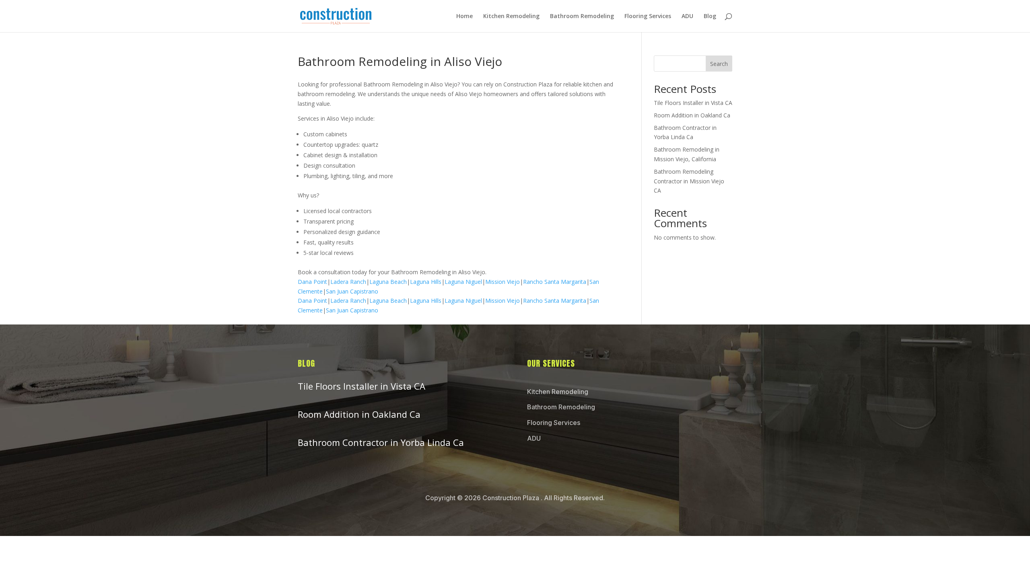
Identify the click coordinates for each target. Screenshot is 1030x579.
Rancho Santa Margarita (554, 281)
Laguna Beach (388, 281)
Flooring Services (647, 16)
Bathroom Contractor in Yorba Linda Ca (381, 442)
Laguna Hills (425, 281)
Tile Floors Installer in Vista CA (693, 103)
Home (464, 16)
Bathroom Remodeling (582, 16)
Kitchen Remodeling (511, 16)
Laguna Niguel (463, 281)
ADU (687, 16)
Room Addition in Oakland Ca (692, 115)
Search (719, 64)
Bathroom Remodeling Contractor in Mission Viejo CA (689, 181)
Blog (710, 16)
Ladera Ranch (348, 281)
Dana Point (312, 281)
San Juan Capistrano (352, 291)
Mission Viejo (502, 281)
